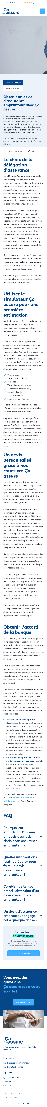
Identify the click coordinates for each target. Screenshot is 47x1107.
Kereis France (9, 1081)
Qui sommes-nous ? (12, 1077)
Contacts (7, 1085)
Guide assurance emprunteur (16, 1063)
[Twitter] (23, 1103)
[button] (42, 11)
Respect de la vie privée (27, 1094)
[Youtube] (28, 1103)
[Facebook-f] (19, 1103)
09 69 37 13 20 (14, 3)
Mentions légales (10, 1094)
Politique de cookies (11, 1097)
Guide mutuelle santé (13, 1067)
